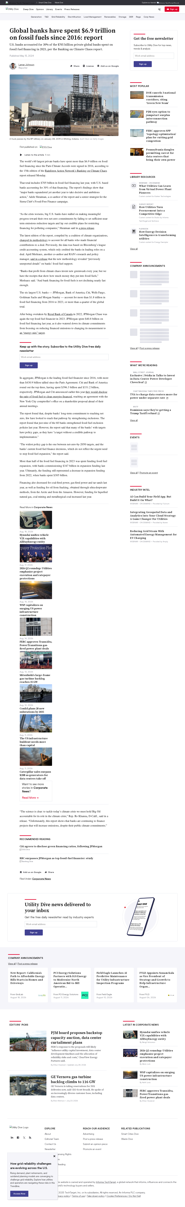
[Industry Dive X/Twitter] (24, 1138)
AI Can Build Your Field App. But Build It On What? (150, 498)
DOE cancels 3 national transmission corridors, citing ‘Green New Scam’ (161, 98)
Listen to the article (37, 155)
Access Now (19, 1193)
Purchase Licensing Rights (58, 1154)
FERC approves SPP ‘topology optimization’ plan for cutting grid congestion (161, 136)
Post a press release (149, 348)
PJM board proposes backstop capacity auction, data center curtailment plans (76, 1037)
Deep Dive (28, 9)
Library (49, 9)
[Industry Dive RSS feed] (30, 1138)
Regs (138, 17)
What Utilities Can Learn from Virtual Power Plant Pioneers (155, 189)
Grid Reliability (58, 17)
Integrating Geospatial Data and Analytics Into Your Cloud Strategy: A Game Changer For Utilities (153, 515)
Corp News (149, 17)
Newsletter (50, 1149)
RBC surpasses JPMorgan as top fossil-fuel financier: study (56, 858)
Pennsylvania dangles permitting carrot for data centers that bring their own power (160, 155)
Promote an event (148, 472)
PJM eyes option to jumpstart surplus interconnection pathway (158, 117)
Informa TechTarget (106, 1182)
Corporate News (41, 878)
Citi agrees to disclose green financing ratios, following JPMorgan (61, 846)
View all (134, 248)
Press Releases (72, 9)
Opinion (40, 9)
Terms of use (78, 1196)
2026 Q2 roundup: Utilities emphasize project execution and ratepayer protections (156, 1055)
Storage (122, 17)
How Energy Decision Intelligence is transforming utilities (157, 235)
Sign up (173, 9)
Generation (36, 17)
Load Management (92, 17)
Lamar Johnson (26, 64)
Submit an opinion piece (95, 1144)
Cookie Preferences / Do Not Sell (124, 1196)
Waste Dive (59, 2)
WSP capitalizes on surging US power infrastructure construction (157, 1075)
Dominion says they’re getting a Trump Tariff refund (150, 411)
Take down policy (96, 1196)
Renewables (110, 17)
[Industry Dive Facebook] (18, 1138)
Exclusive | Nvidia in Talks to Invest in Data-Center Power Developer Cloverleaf (152, 379)
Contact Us (50, 1144)
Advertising (88, 1133)
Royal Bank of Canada (60, 314)
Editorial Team (52, 1138)
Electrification (74, 17)
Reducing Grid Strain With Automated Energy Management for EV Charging (153, 534)
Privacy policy (63, 1196)
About (48, 1133)
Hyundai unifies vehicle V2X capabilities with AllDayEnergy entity (155, 1035)
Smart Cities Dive (45, 2)
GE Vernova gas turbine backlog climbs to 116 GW (73, 1079)
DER (131, 17)
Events (58, 9)
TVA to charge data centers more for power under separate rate (153, 396)
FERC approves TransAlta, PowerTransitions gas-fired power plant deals (156, 1094)
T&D (47, 17)
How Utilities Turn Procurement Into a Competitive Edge (152, 210)
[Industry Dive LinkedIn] (12, 1138)
